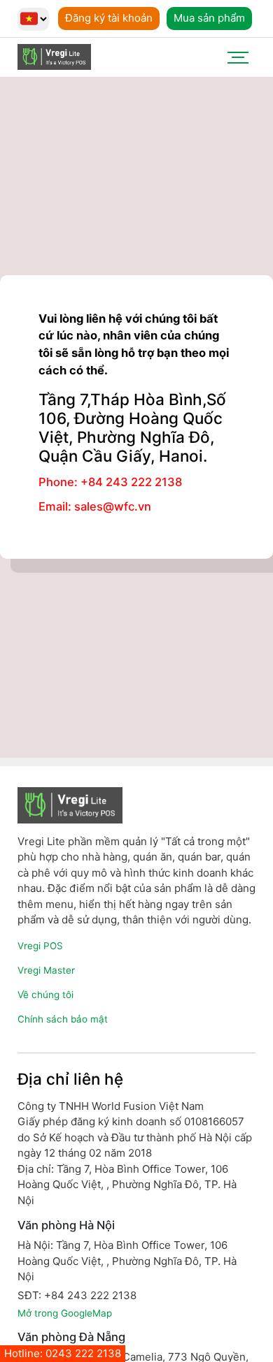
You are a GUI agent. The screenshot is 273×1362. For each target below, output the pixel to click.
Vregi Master (46, 970)
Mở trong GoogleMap (65, 1313)
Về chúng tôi (46, 994)
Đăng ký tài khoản (109, 17)
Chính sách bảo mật (63, 1019)
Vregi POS (40, 945)
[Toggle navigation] (237, 57)
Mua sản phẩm (209, 17)
